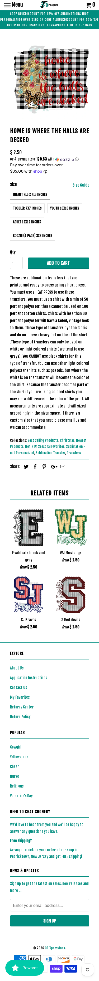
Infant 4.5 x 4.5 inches (30, 194)
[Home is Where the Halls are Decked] (49, 79)
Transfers (74, 453)
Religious (16, 786)
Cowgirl (15, 747)
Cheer (14, 766)
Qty (13, 252)
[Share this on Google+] (53, 466)
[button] (49, 159)
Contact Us (18, 687)
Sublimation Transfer (50, 453)
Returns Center (22, 707)
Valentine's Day (21, 796)
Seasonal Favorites (51, 446)
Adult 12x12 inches (27, 222)
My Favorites (20, 697)
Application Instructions (28, 678)
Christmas (67, 440)
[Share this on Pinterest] (43, 466)
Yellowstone (19, 757)
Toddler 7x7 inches (27, 208)
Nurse (14, 776)
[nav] (13, 5)
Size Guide (81, 185)
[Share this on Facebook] (34, 466)
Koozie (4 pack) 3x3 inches (32, 236)
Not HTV (30, 446)
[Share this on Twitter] (25, 466)
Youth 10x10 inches (64, 208)
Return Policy (20, 717)
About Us (16, 668)
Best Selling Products (42, 440)
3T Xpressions (55, 948)
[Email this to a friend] (62, 466)
